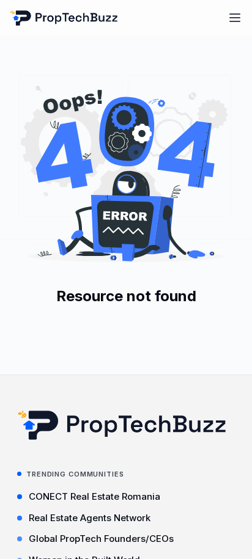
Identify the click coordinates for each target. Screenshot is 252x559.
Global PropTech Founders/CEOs (101, 538)
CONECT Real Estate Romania (94, 496)
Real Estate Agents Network (89, 518)
